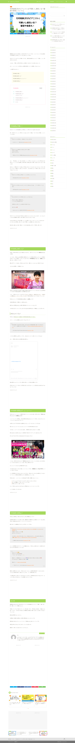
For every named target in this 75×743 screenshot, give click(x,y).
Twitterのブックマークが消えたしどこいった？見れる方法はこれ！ (58, 25)
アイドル (53, 144)
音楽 (52, 186)
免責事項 (15, 741)
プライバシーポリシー (60, 1)
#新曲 (23, 537)
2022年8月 (54, 70)
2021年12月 (54, 91)
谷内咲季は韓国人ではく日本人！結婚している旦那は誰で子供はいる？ (58, 40)
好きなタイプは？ (19, 95)
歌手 (52, 181)
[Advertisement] (28, 44)
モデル (53, 160)
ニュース (53, 157)
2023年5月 (54, 50)
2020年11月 (54, 125)
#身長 (18, 536)
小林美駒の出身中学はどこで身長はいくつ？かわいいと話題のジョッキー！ (58, 29)
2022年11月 (54, 63)
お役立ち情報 (54, 142)
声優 (52, 170)
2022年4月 (54, 81)
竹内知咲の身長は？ (19, 99)
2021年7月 (54, 104)
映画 (52, 173)
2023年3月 (54, 52)
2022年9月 (54, 68)
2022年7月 (54, 73)
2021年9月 (54, 99)
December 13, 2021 (27, 142)
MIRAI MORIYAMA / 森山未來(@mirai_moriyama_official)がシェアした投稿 (24, 378)
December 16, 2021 (26, 540)
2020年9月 (54, 130)
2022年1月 (54, 89)
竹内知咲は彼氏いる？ (20, 93)
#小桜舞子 (15, 537)
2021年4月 (54, 112)
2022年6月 (54, 76)
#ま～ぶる (22, 529)
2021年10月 (54, 96)
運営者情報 (52, 1)
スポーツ (53, 152)
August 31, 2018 (30, 330)
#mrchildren (39, 326)
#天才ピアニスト (30, 529)
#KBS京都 (14, 529)
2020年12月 (54, 122)
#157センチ (19, 537)
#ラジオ (19, 529)
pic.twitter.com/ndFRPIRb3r (32, 537)
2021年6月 (54, 107)
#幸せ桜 (25, 537)
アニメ (53, 147)
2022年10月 (54, 65)
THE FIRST (54, 139)
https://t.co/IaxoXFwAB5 (22, 562)
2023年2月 (54, 55)
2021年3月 (54, 115)
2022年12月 (54, 60)
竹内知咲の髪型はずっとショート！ (22, 97)
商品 (52, 168)
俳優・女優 (54, 165)
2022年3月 (54, 83)
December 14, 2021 (25, 189)
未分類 (53, 178)
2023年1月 (54, 57)
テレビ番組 (54, 155)
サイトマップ (45, 1)
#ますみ (39, 529)
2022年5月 (54, 78)
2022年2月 (54, 86)
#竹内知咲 (34, 529)
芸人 (11, 6)
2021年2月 (54, 117)
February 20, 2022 (30, 565)
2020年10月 (54, 128)
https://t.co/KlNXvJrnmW (32, 326)
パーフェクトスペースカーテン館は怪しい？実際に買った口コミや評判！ (58, 33)
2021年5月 (54, 109)
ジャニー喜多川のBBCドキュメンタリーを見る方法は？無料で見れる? (58, 37)
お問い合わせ (39, 1)
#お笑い (25, 529)
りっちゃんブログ (13, 1)
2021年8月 (54, 102)
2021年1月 (54, 120)
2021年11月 (54, 94)
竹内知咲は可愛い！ (19, 91)
